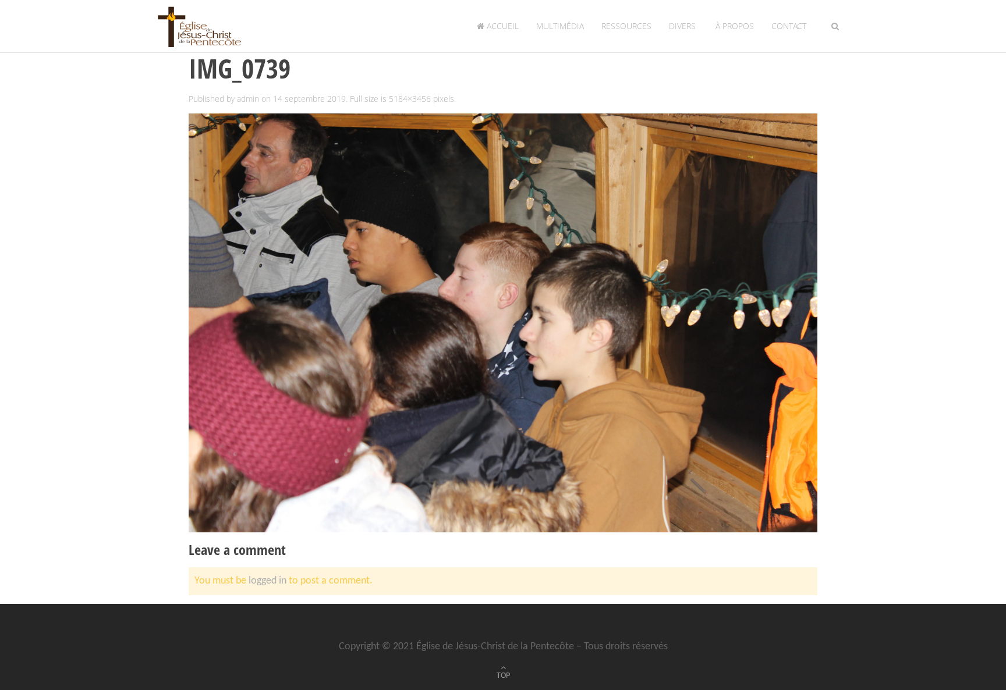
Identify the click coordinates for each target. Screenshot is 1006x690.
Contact (788, 25)
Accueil (501, 25)
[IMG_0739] (503, 322)
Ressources (626, 25)
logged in (267, 580)
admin (248, 98)
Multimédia (560, 25)
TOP (503, 675)
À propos (733, 25)
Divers (682, 25)
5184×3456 (410, 98)
